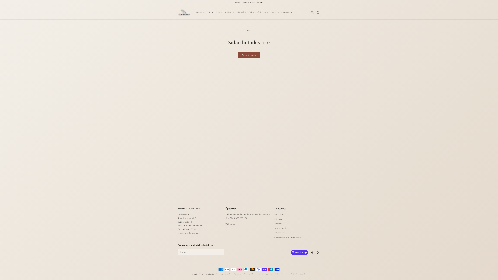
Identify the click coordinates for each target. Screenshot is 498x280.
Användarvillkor (249, 274)
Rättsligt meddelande (298, 274)
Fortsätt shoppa (249, 55)
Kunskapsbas (279, 233)
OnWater (201, 274)
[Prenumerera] (221, 252)
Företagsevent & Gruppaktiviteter (288, 237)
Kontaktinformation (281, 274)
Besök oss (278, 219)
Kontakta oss (279, 214)
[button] (200, 12)
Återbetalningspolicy (265, 274)
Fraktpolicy (238, 274)
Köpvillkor (278, 223)
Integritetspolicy (280, 228)
